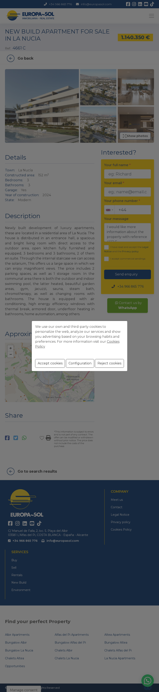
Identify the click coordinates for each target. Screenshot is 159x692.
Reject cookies (109, 363)
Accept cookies (50, 363)
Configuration (80, 363)
